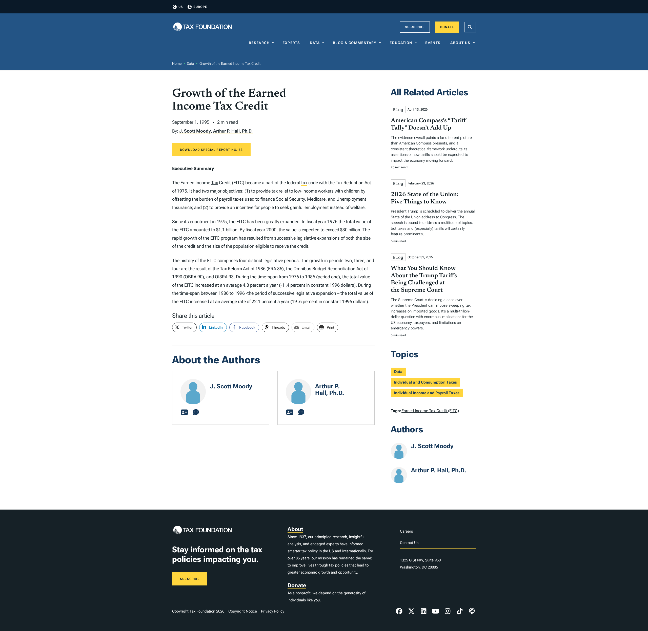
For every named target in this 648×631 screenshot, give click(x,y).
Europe (200, 7)
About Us (460, 43)
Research (259, 43)
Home (176, 63)
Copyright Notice (242, 611)
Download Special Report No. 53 (211, 150)
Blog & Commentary (355, 43)
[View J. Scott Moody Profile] (184, 412)
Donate (447, 27)
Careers (406, 531)
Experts (292, 43)
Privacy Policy (272, 611)
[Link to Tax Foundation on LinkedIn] (423, 611)
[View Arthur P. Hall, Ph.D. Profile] (289, 412)
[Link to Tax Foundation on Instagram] (447, 611)
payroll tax (229, 199)
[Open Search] (470, 27)
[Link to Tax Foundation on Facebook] (399, 611)
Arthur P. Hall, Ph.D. (233, 131)
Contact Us (409, 542)
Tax (214, 182)
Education (401, 43)
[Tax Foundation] (202, 27)
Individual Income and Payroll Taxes (426, 393)
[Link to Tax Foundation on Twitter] (411, 611)
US (180, 7)
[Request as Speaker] (196, 412)
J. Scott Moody (195, 131)
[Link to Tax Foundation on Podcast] (472, 611)
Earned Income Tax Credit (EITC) (430, 410)
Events (434, 43)
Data (315, 43)
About (295, 529)
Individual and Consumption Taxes (425, 382)
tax (304, 182)
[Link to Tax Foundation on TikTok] (460, 611)
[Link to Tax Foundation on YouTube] (436, 611)
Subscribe (414, 27)
